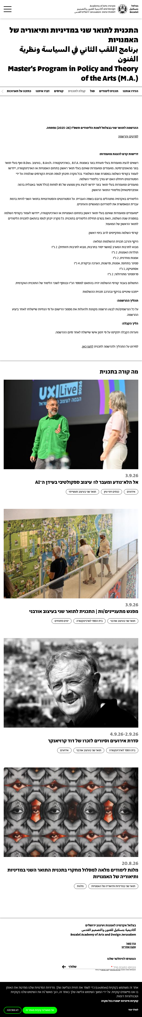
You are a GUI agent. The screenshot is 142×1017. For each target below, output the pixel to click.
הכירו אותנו (130, 91)
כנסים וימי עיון (111, 492)
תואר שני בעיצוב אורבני (122, 621)
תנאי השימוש (105, 970)
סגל (92, 91)
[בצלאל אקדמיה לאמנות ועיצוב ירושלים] (106, 9)
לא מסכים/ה (12, 1010)
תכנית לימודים (108, 91)
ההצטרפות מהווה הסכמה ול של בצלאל (115, 970)
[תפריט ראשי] (7, 9)
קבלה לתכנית (77, 91)
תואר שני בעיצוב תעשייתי (82, 492)
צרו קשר (131, 944)
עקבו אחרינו (129, 947)
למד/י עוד (133, 1010)
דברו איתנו (43, 91)
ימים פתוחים (62, 621)
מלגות (80, 886)
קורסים (59, 91)
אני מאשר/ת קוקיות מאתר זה (40, 1010)
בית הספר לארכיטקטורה (89, 621)
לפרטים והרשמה (128, 136)
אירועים (131, 492)
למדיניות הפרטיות (115, 970)
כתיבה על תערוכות (19, 91)
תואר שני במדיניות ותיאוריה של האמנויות (113, 886)
